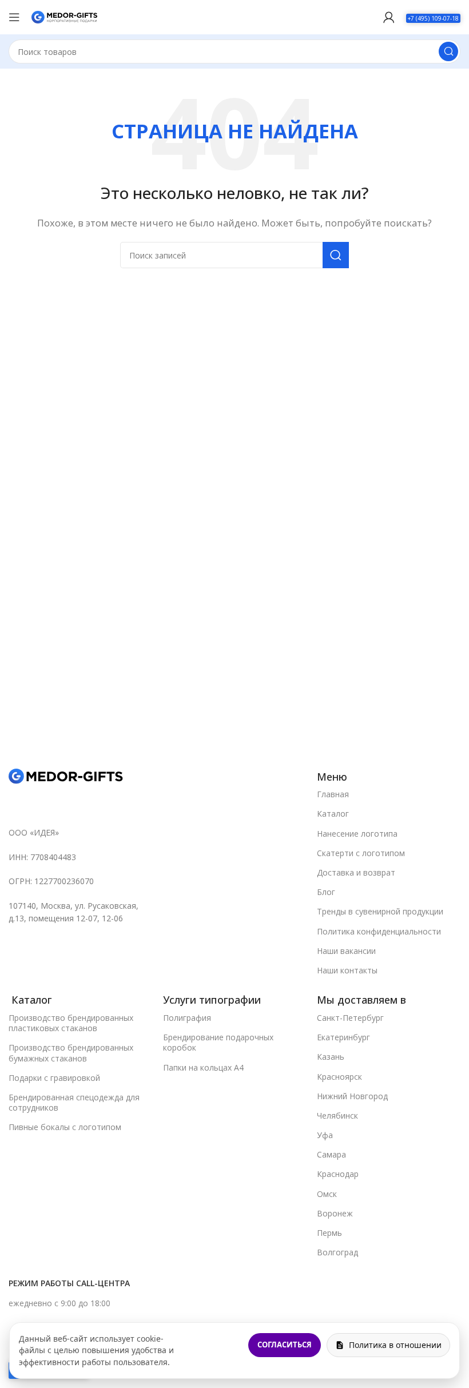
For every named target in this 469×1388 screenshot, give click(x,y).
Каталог (333, 813)
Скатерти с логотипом (361, 853)
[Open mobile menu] (14, 17)
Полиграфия (187, 1017)
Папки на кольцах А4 (203, 1067)
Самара (331, 1154)
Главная (333, 794)
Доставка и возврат (356, 872)
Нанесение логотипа (357, 833)
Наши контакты (347, 970)
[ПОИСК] (448, 51)
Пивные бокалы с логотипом (65, 1126)
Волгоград (337, 1252)
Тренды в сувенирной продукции (380, 911)
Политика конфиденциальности (379, 931)
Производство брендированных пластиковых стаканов (71, 1022)
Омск (327, 1193)
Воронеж (335, 1213)
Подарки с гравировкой (54, 1077)
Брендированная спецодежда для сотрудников (74, 1102)
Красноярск (339, 1076)
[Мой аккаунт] (388, 17)
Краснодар (338, 1173)
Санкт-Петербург (350, 1017)
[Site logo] (64, 16)
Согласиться (284, 1344)
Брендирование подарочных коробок (218, 1042)
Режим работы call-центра (69, 1283)
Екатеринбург (343, 1037)
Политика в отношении (395, 1344)
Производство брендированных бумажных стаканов (71, 1052)
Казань (330, 1056)
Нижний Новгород (352, 1096)
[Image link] (66, 775)
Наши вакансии (346, 950)
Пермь (329, 1232)
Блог (326, 891)
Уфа (325, 1135)
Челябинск (337, 1115)
